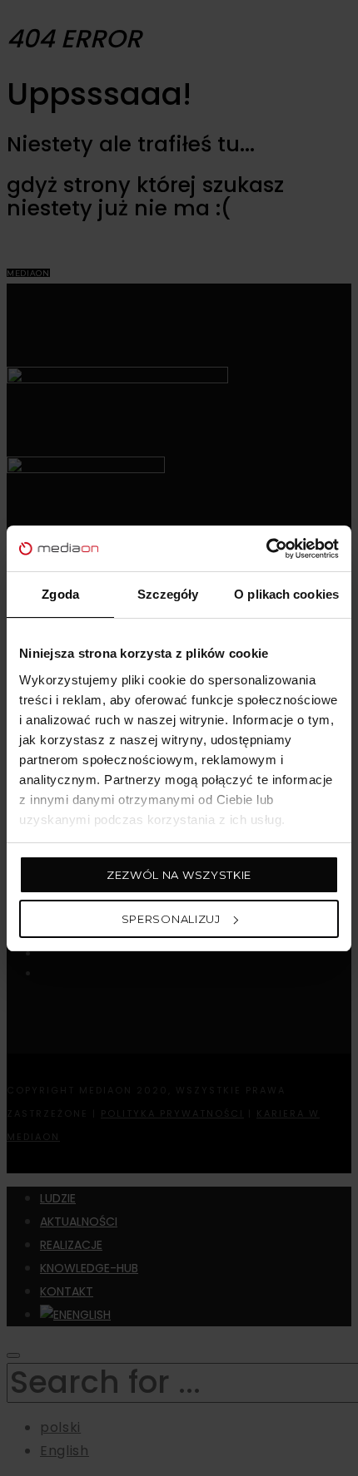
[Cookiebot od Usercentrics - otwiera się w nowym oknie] (266, 549)
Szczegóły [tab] (167, 594)
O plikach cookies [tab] (286, 594)
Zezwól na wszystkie (179, 874)
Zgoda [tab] (60, 594)
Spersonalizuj (171, 919)
